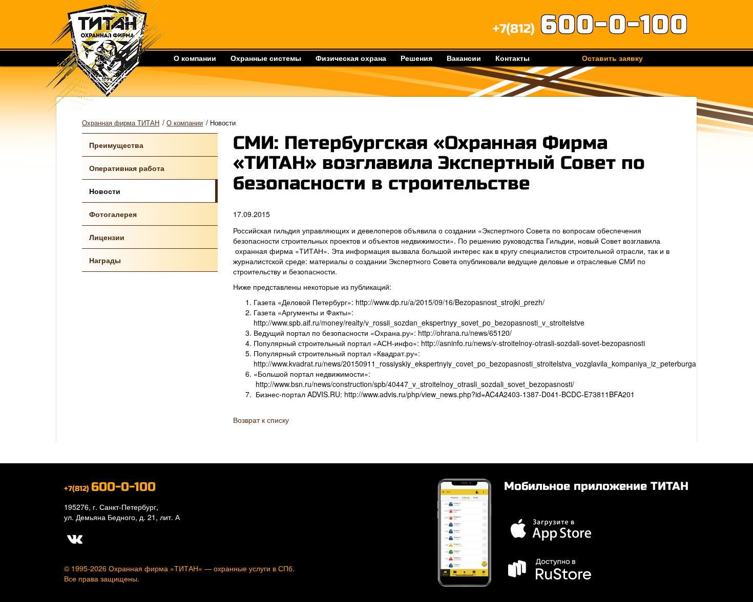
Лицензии (106, 237)
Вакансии (464, 58)
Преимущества (116, 145)
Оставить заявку (612, 58)
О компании (195, 58)
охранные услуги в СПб (253, 568)
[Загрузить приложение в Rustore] (550, 567)
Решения (416, 58)
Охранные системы (266, 58)
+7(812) (591, 29)
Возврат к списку (261, 420)
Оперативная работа (126, 168)
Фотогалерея (113, 214)
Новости (104, 191)
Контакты (512, 58)
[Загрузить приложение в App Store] (550, 528)
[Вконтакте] (74, 537)
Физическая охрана (351, 58)
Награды (105, 260)
